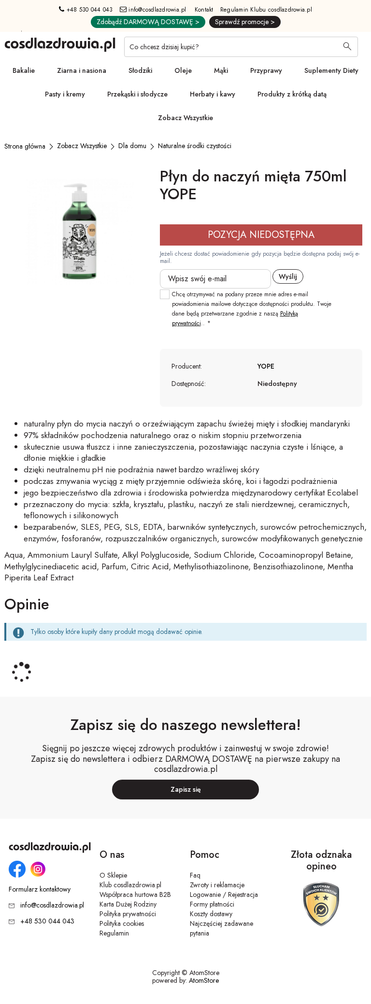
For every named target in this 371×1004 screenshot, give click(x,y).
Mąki (221, 70)
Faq (195, 875)
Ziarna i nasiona (81, 70)
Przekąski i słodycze (137, 94)
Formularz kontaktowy (40, 889)
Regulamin (114, 933)
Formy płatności (212, 904)
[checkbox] (165, 294)
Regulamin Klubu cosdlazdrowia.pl (266, 9)
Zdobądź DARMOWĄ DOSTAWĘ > (148, 22)
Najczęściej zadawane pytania (221, 928)
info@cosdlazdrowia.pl (156, 9)
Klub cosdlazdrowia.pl (130, 885)
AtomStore (204, 980)
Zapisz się (186, 789)
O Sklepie (113, 875)
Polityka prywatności (128, 914)
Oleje (183, 70)
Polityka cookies (122, 923)
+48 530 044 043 (89, 9)
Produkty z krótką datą (292, 94)
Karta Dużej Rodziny (128, 904)
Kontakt (204, 9)
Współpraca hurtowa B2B (135, 894)
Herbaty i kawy (212, 94)
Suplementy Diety (331, 70)
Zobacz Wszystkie (185, 118)
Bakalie (24, 70)
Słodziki (140, 70)
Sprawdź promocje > (245, 22)
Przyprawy (266, 70)
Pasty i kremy (65, 94)
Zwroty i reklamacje (217, 885)
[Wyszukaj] (347, 47)
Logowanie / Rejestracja (224, 894)
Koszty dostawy (211, 914)
